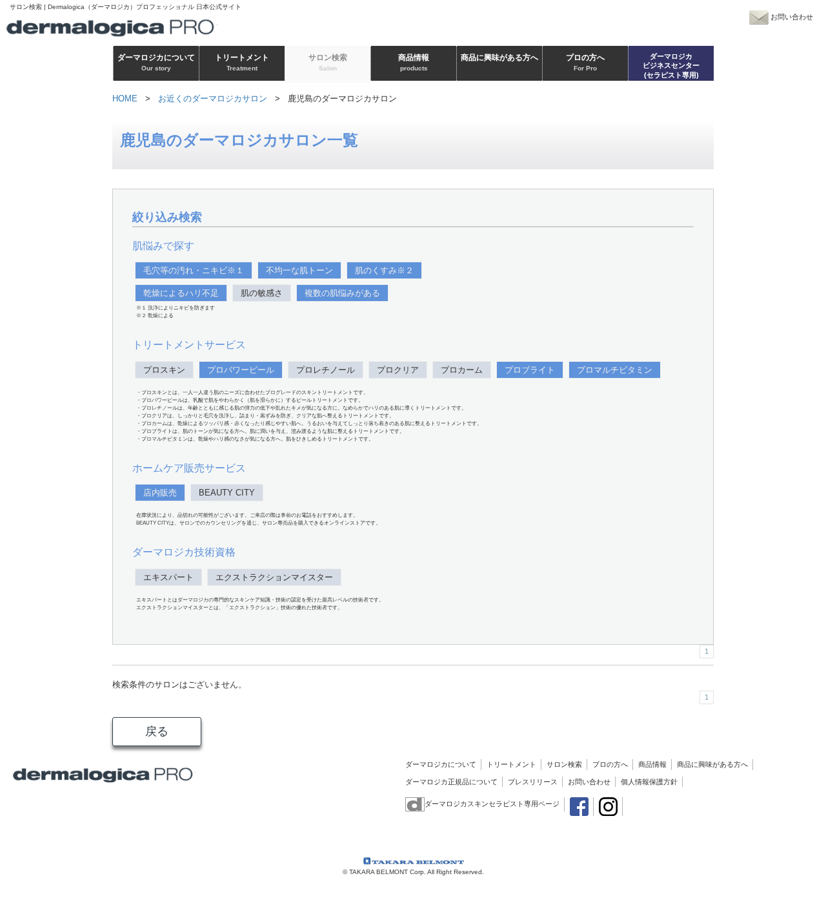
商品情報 (652, 764)
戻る (156, 731)
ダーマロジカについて (440, 764)
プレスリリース (533, 782)
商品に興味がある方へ (712, 764)
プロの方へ (610, 764)
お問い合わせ (589, 782)
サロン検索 (564, 764)
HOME (124, 98)
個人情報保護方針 (649, 782)
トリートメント (511, 764)
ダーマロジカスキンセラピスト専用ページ (492, 804)
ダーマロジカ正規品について (451, 782)
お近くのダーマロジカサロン (212, 98)
